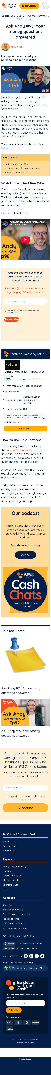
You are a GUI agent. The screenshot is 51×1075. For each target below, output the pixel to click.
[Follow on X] (26, 956)
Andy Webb (16, 46)
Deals (5, 889)
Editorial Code (10, 846)
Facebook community (19, 450)
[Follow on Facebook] (37, 956)
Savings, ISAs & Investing (14, 866)
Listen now (25, 554)
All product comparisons (15, 928)
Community (8, 850)
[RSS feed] (42, 956)
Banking (7, 871)
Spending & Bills (10, 884)
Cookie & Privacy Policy (25, 1043)
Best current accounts (14, 923)
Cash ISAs (8, 905)
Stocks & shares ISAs (13, 909)
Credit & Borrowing (12, 875)
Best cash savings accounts (16, 914)
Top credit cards (11, 919)
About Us (7, 841)
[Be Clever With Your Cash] (9, 5)
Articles (29, 19)
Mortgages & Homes (13, 880)
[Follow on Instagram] (31, 956)
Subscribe (13, 1010)
